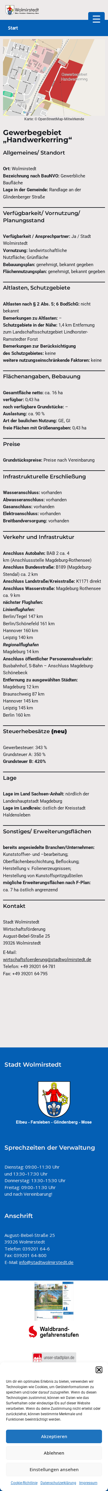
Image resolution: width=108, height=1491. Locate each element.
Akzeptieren (54, 1436)
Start (13, 28)
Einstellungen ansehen (54, 1469)
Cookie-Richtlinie (24, 1483)
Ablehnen (54, 1453)
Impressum (88, 1483)
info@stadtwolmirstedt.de (46, 1262)
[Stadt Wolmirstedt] (22, 10)
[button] (99, 1370)
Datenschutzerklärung (58, 1483)
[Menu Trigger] (96, 18)
